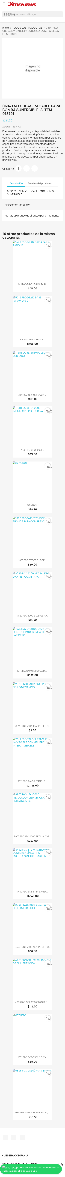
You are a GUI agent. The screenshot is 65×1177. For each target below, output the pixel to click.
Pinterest (34, 168)
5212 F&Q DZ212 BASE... (32, 339)
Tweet (26, 168)
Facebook (5, 1137)
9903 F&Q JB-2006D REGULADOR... (32, 836)
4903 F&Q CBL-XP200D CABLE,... (32, 1002)
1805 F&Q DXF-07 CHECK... (32, 560)
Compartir (18, 168)
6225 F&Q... (32, 505)
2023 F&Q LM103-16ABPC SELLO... (32, 726)
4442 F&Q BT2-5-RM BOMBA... (32, 891)
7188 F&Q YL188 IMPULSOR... (32, 394)
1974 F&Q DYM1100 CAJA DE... (32, 670)
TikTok (22, 1137)
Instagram (13, 1137)
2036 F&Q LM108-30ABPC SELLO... (32, 946)
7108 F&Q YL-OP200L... (32, 449)
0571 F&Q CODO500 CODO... (32, 1057)
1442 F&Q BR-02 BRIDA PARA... (32, 284)
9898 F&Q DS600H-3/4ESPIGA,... (32, 1112)
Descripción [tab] (16, 183)
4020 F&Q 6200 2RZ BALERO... (32, 615)
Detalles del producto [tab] (39, 183)
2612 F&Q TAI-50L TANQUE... (32, 781)
